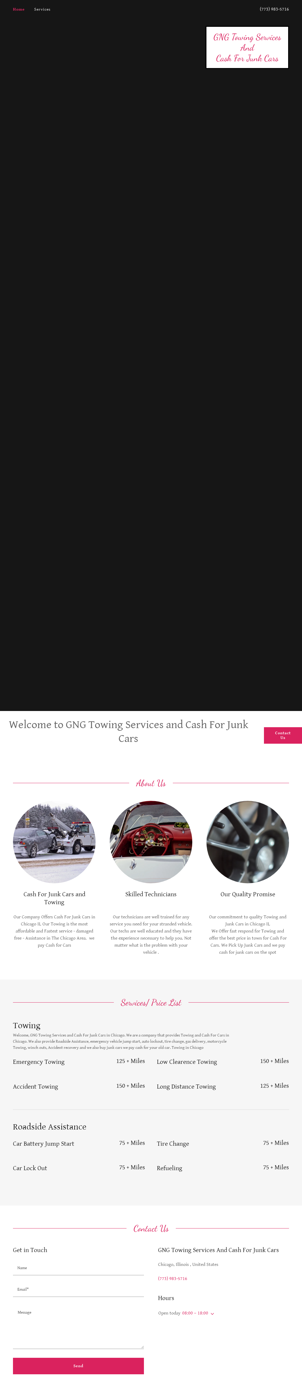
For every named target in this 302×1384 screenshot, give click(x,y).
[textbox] (78, 1268)
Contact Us (283, 735)
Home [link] (19, 9)
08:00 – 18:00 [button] (195, 1313)
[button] (211, 1314)
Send (78, 1366)
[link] (247, 59)
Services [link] (42, 9)
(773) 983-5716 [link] (274, 9)
